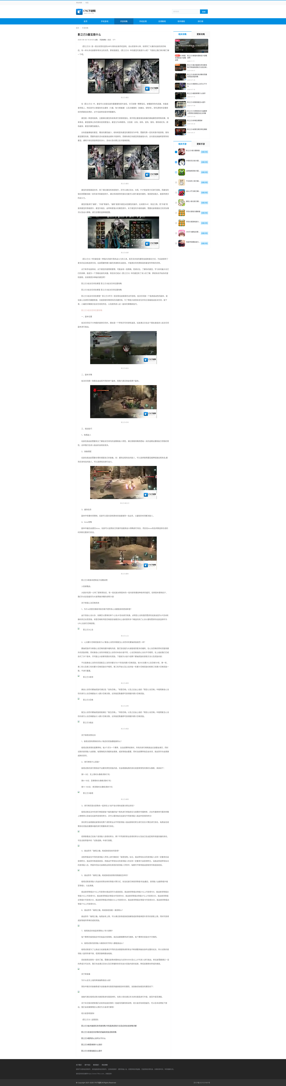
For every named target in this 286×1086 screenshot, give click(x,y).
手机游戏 (104, 21)
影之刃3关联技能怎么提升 (91, 1051)
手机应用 (143, 21)
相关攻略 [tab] (182, 34)
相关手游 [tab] (182, 144)
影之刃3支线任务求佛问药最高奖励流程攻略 (98, 1032)
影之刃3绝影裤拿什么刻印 (91, 1044)
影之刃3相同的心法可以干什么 (93, 1038)
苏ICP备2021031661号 (202, 1083)
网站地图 (79, 2)
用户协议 (87, 1065)
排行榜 (200, 21)
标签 (87, 2)
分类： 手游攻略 (100, 40)
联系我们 (96, 1065)
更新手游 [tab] (201, 144)
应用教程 (162, 21)
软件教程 (181, 21)
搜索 (204, 12)
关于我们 (79, 1065)
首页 (85, 21)
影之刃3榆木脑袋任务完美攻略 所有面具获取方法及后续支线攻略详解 (109, 1026)
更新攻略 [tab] (201, 34)
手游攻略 (124, 21)
